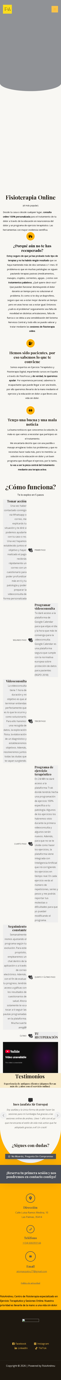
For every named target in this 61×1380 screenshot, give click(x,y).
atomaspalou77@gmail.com (31, 1271)
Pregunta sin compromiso (33, 87)
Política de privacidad (30, 1283)
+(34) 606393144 (32, 1243)
